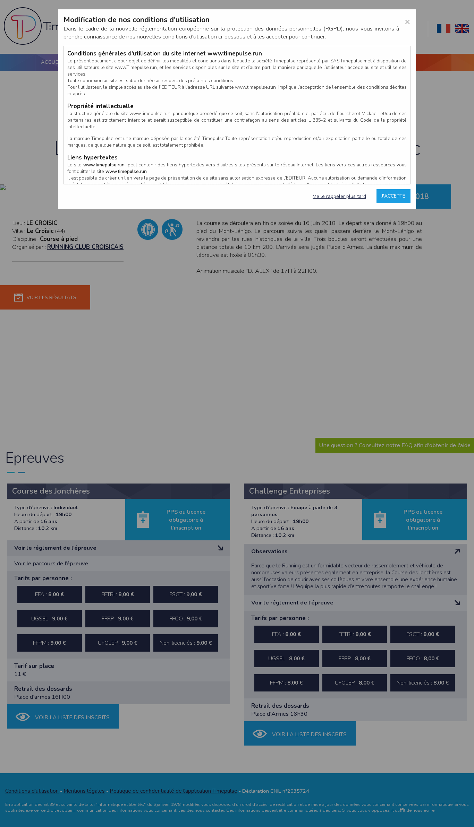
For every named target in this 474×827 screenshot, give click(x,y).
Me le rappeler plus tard (339, 196)
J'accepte (393, 196)
